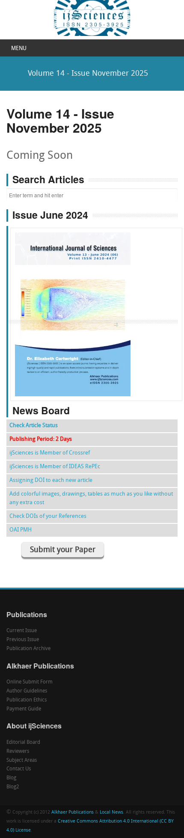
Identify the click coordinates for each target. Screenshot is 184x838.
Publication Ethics (26, 700)
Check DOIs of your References (47, 516)
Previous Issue (22, 639)
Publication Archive (28, 648)
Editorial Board (23, 742)
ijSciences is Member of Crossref (49, 453)
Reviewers (17, 751)
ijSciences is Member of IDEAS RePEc (54, 467)
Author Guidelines (26, 691)
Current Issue (21, 630)
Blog (11, 778)
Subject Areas (21, 760)
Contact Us (18, 769)
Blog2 (12, 787)
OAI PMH (20, 530)
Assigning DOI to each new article (50, 480)
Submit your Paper (62, 550)
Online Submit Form (29, 682)
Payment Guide (23, 709)
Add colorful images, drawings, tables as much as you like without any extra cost (91, 498)
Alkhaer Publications (72, 812)
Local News (111, 812)
